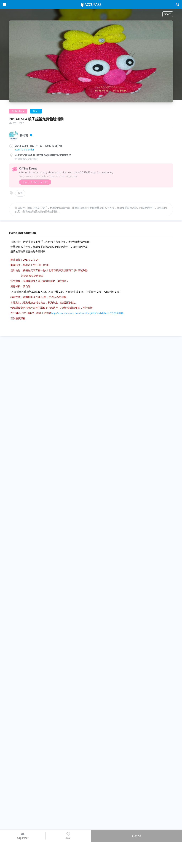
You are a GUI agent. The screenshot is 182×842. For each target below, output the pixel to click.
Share (167, 14)
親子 (20, 193)
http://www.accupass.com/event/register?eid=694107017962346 (87, 313)
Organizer (22, 838)
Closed (136, 836)
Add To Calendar (24, 149)
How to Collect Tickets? (35, 182)
